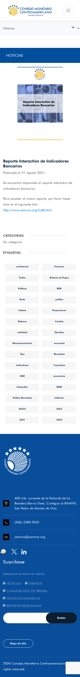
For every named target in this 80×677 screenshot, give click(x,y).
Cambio (59, 321)
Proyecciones (59, 310)
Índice (22, 277)
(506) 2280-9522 (27, 522)
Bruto (22, 299)
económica (59, 376)
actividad (22, 332)
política (59, 299)
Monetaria (59, 354)
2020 (59, 419)
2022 (59, 408)
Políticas (22, 288)
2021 (22, 419)
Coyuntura (59, 365)
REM (59, 288)
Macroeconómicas (22, 343)
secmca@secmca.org (30, 537)
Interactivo (22, 386)
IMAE (59, 386)
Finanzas (59, 266)
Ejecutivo (59, 332)
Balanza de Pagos (59, 277)
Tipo (22, 354)
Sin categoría (12, 242)
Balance (22, 321)
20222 (22, 408)
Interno (22, 310)
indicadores (22, 365)
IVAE (22, 376)
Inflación (59, 397)
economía (59, 343)
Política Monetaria (22, 397)
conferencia (22, 266)
